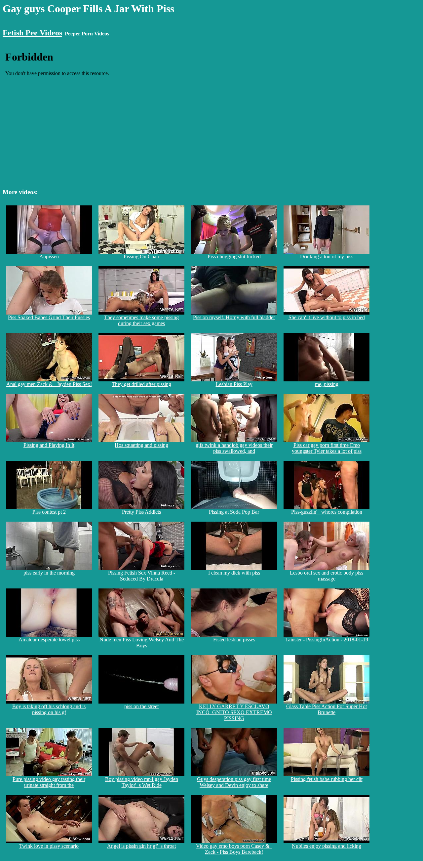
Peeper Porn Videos (87, 33)
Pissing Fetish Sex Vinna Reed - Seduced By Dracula (141, 575)
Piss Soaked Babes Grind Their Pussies (49, 317)
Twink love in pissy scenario (49, 846)
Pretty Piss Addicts (141, 512)
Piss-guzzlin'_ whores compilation (326, 512)
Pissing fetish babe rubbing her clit (327, 779)
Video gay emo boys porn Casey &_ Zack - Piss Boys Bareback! (234, 849)
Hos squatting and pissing (141, 445)
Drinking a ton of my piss (326, 256)
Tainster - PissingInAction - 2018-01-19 (326, 639)
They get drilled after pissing (141, 384)
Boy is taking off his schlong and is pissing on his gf (49, 709)
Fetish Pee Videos (32, 32)
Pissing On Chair (141, 256)
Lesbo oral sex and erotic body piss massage (326, 575)
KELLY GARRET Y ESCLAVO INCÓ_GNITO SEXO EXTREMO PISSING (234, 712)
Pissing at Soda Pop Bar (234, 512)
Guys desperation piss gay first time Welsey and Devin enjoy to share (234, 782)
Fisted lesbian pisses (234, 639)
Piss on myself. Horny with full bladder (234, 317)
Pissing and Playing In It (48, 445)
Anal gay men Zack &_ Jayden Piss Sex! (49, 384)
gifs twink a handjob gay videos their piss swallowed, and (234, 448)
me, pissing (326, 384)
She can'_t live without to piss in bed (326, 317)
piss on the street (141, 706)
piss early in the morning (49, 573)
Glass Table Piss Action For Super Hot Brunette (326, 709)
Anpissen (49, 256)
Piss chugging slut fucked (234, 256)
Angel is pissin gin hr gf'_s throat (141, 846)
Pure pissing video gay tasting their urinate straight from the (49, 782)
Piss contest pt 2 (49, 512)
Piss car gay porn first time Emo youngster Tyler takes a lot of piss (327, 448)
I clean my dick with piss (234, 573)
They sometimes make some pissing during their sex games (141, 320)
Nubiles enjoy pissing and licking (326, 846)
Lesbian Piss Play (234, 384)
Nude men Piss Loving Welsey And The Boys (141, 642)
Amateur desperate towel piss (49, 639)
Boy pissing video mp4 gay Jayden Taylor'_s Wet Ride (141, 782)
